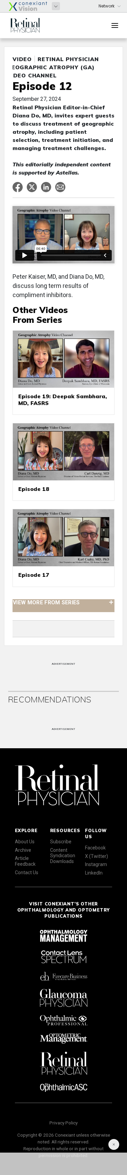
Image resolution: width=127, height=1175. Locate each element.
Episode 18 (33, 488)
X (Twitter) (96, 856)
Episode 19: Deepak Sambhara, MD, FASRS (62, 399)
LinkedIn (94, 873)
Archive (23, 850)
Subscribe (60, 841)
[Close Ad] (113, 1144)
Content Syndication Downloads (62, 855)
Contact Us (26, 872)
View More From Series (46, 602)
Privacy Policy (63, 1122)
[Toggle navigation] (115, 25)
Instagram (96, 864)
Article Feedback (25, 861)
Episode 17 (33, 574)
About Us (25, 841)
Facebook (95, 847)
